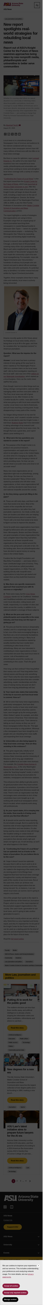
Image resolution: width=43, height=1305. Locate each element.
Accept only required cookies (15, 1293)
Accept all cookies (11, 1286)
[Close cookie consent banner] (38, 1265)
